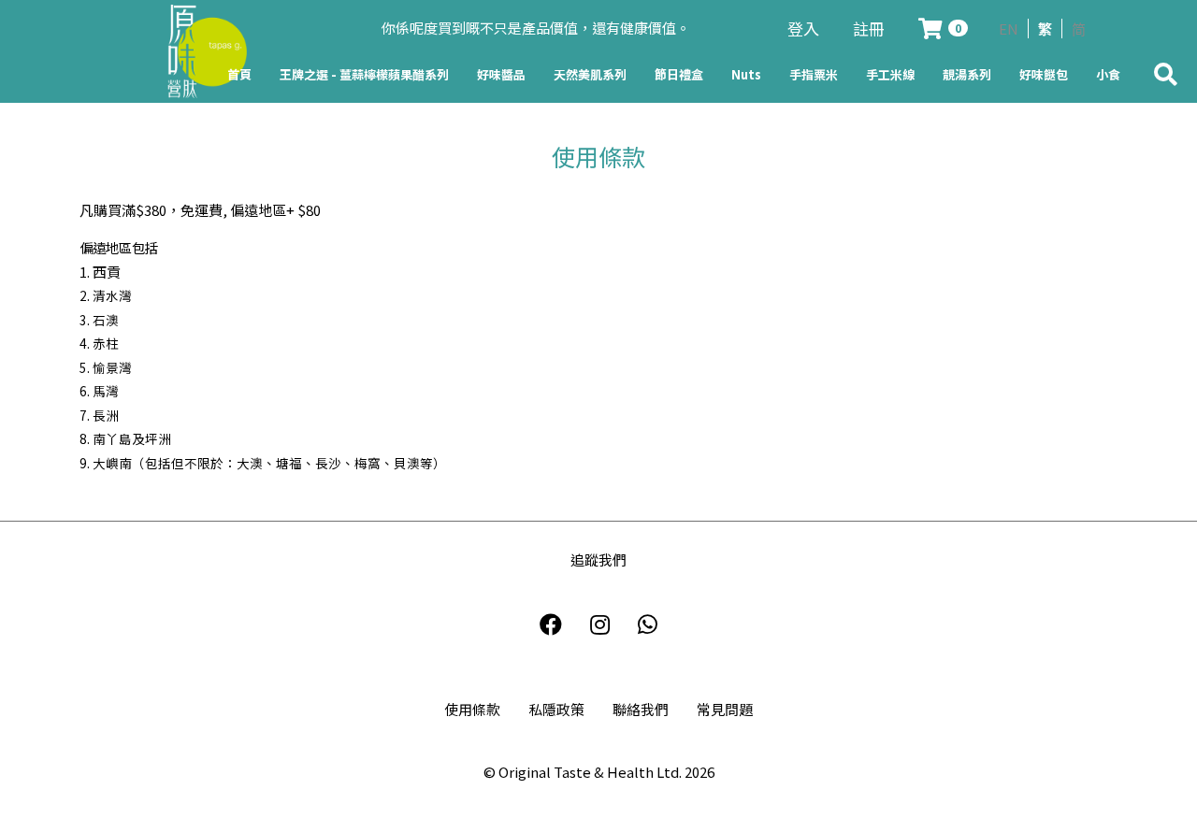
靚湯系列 (967, 74)
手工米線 (890, 74)
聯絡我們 (641, 709)
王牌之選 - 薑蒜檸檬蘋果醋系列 (364, 74)
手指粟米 (813, 74)
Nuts (746, 74)
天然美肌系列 (590, 74)
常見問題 (725, 709)
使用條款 (472, 709)
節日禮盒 (679, 74)
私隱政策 (556, 709)
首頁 (239, 74)
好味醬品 (501, 74)
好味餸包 (1043, 74)
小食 (1108, 74)
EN (1008, 28)
